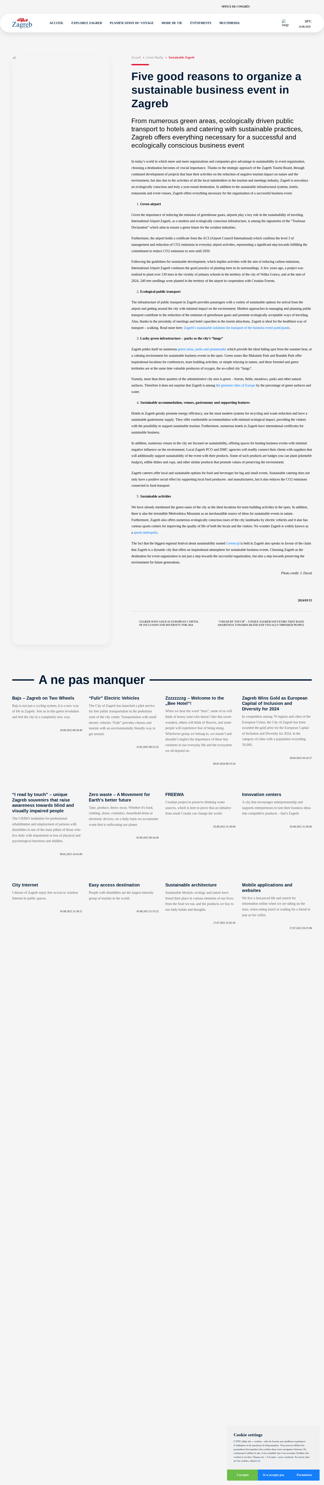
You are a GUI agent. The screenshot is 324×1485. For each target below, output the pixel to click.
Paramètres (304, 1475)
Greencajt (233, 543)
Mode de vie (172, 23)
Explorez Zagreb (86, 23)
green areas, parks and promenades (202, 349)
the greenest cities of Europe (235, 385)
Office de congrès (236, 6)
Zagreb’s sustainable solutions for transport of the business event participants (237, 328)
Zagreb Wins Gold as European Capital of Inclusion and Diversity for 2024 (169, 623)
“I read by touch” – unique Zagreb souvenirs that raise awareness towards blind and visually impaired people (261, 623)
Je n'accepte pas (273, 1475)
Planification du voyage (132, 23)
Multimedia (229, 23)
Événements (200, 23)
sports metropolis (145, 532)
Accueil (56, 23)
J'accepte (242, 1475)
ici (259, 1460)
